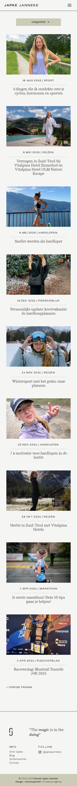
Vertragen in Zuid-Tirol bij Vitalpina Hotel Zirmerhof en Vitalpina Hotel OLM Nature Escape (38, 167)
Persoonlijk (49, 301)
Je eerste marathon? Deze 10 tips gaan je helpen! (38, 599)
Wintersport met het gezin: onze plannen (38, 383)
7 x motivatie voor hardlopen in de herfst (38, 455)
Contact (14, 763)
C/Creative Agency (51, 781)
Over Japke (16, 752)
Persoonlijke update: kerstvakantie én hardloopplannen (38, 311)
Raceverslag (48, 661)
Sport (49, 80)
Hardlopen (48, 233)
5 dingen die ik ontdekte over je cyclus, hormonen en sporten (38, 91)
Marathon (48, 589)
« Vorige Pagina (20, 687)
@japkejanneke (52, 752)
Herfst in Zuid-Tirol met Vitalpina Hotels (38, 527)
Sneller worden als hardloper (38, 241)
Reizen (48, 152)
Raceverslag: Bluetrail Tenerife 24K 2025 (38, 671)
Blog (12, 755)
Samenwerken (18, 759)
